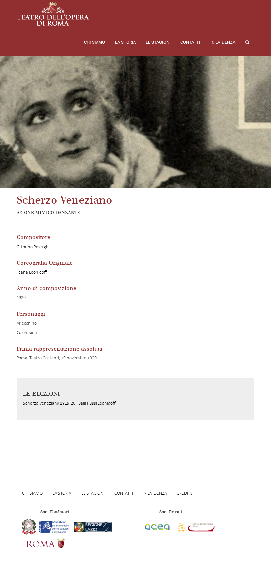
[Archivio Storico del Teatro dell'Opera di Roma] (53, 14)
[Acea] (157, 525)
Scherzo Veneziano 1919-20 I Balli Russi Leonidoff (69, 403)
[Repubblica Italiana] (29, 525)
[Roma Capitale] (54, 542)
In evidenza (222, 42)
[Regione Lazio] (93, 525)
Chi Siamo (94, 42)
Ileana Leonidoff (32, 272)
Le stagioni (158, 42)
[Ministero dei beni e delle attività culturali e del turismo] (55, 525)
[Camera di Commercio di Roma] (195, 525)
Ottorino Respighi (33, 247)
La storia (125, 42)
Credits (185, 493)
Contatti (190, 42)
